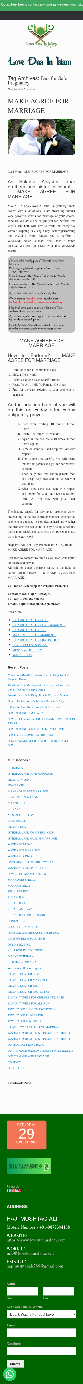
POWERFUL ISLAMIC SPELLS (27, 874)
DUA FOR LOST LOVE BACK (26, 1045)
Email (12, 1325)
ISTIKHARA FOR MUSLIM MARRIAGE (32, 838)
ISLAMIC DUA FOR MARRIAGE (28, 980)
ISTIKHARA (15, 768)
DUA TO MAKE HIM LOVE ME (27, 713)
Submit (15, 1364)
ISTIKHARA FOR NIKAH (23, 962)
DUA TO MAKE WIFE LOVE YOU (28, 1056)
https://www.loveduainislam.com (36, 1240)
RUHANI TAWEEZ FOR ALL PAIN (29, 1003)
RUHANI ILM (16, 897)
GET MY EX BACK (19, 944)
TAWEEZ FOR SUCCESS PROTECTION (32, 1009)
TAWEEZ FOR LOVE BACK (24, 1021)
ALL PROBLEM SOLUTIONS (26, 950)
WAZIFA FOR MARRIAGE (24, 850)
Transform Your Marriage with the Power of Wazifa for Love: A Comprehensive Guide (39, 687)
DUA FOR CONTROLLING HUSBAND (31, 735)
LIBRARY (14, 809)
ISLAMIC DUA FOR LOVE (30, 620)
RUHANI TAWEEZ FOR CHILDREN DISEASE (36, 997)
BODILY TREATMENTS (23, 927)
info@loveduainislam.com (30, 1253)
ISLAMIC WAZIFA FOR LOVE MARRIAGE (34, 1027)
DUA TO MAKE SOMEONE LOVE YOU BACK (36, 729)
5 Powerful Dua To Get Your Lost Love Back (34, 707)
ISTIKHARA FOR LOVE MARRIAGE (30, 773)
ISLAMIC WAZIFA (19, 779)
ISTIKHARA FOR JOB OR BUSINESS (30, 832)
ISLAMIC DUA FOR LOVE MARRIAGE (39, 625)
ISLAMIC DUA (17, 827)
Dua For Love (16, 1068)
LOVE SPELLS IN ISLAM (30, 645)
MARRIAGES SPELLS (21, 880)
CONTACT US (16, 921)
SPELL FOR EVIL (18, 891)
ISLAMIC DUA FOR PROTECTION (36, 640)
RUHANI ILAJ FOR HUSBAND (26, 915)
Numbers (14, 1343)
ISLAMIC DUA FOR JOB (29, 630)
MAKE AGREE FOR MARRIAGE (38, 105)
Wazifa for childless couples (24, 968)
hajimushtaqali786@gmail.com (35, 1266)
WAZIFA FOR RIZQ (20, 856)
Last (45, 1298)
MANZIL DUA (22, 655)
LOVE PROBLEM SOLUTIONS (26, 938)
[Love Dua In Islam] (41, 35)
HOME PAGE (16, 785)
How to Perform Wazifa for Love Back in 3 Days (36, 701)
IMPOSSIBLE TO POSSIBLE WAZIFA (31, 862)
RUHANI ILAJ (16, 903)
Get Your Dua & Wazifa (25, 1307)
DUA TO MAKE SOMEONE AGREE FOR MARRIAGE (40, 1051)
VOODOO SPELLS (19, 886)
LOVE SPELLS (17, 821)
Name (12, 1284)
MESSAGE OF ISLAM (27, 650)
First (9, 1298)
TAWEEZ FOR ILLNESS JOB (25, 1015)
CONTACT (14, 1062)
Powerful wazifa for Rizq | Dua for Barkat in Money (38, 695)
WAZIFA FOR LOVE (20, 844)
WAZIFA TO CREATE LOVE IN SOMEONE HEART (39, 1033)
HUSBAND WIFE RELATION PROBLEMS (33, 933)
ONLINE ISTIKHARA (21, 956)
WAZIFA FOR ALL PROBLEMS (27, 868)
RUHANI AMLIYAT (20, 909)
